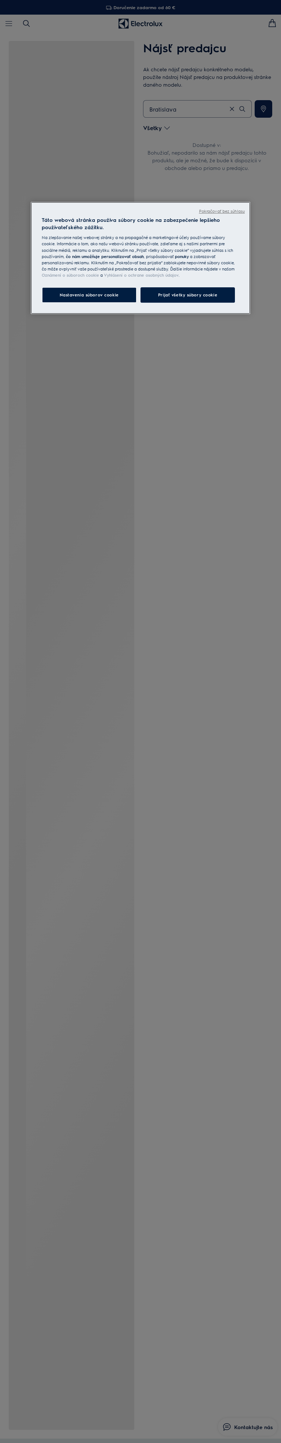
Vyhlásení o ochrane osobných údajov (141, 275)
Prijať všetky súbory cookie (187, 295)
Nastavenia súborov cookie (89, 295)
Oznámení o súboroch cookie (70, 275)
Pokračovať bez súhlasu (222, 211)
